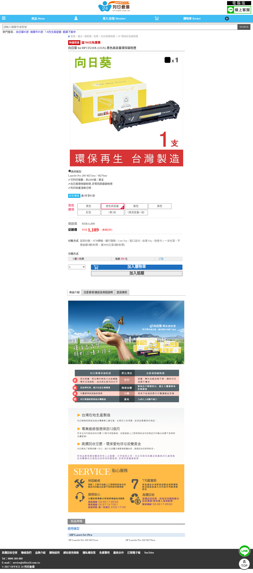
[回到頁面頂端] (244, 569)
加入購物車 (136, 267)
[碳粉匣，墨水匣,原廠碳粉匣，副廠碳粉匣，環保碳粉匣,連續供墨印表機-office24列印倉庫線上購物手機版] (113, 11)
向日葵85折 (22, 32)
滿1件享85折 (88, 195)
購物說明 (54, 552)
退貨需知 (122, 292)
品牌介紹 (40, 552)
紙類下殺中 (69, 32)
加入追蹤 (136, 273)
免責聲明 (104, 552)
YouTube (149, 552)
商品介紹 (74, 292)
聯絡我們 (26, 552)
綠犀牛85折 (36, 32)
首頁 (73, 36)
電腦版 (239, 3)
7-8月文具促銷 (53, 32)
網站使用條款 (71, 552)
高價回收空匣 (9, 552)
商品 (38, 18)
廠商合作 (118, 552)
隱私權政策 (89, 552)
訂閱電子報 (133, 552)
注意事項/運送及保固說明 (98, 292)
